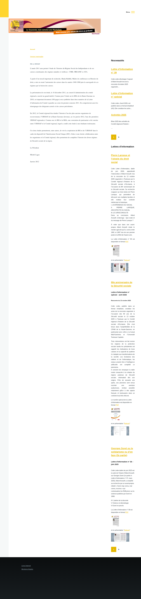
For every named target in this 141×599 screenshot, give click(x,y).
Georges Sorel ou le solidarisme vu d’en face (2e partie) (122, 452)
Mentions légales (27, 569)
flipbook (127, 260)
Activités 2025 (118, 115)
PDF (126, 241)
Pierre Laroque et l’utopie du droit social (120, 158)
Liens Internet (26, 566)
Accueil (32, 49)
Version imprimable (36, 56)
